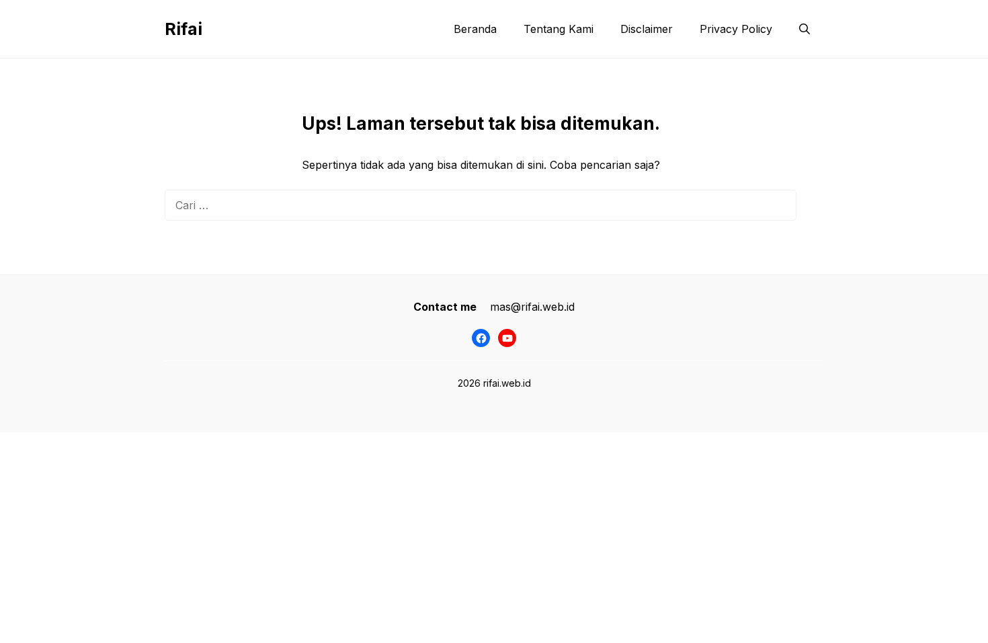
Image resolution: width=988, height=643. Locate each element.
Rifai (183, 29)
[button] (804, 29)
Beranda (475, 29)
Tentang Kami (558, 29)
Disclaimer (646, 29)
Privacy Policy (736, 29)
